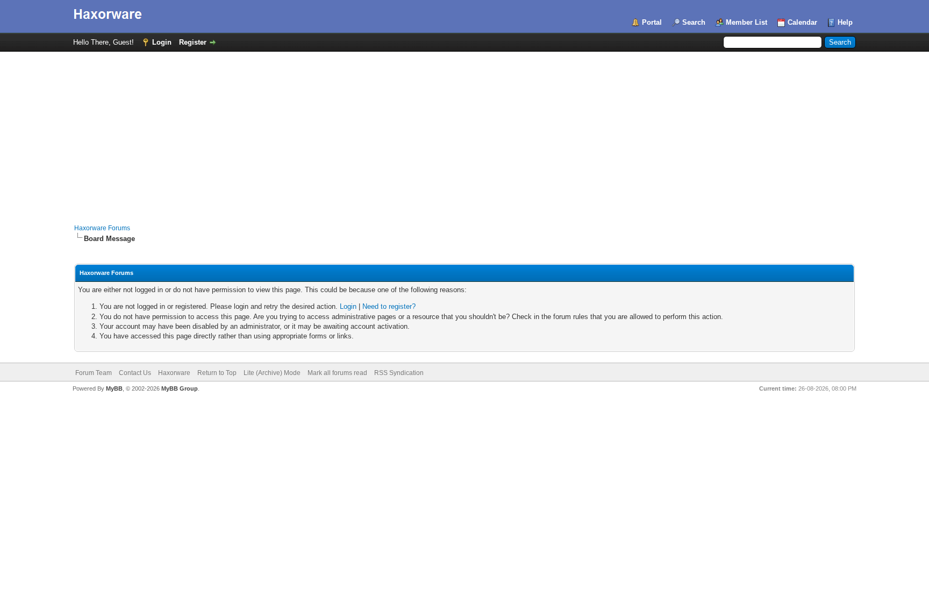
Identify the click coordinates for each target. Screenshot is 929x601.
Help (845, 22)
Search (693, 22)
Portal (652, 22)
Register (192, 42)
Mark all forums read (337, 373)
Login (161, 42)
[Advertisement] (464, 132)
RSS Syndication (399, 373)
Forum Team (93, 373)
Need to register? (389, 306)
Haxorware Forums (102, 228)
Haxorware (174, 373)
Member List (746, 22)
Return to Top (217, 373)
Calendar (802, 22)
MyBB (114, 388)
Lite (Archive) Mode (272, 373)
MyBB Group (179, 388)
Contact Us (135, 373)
